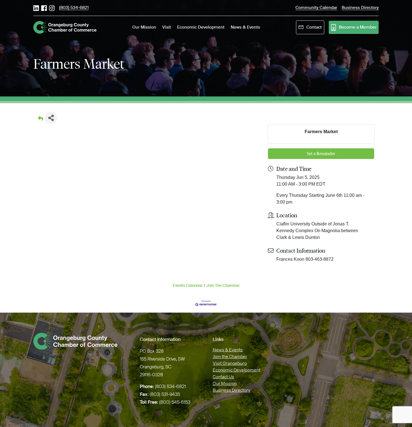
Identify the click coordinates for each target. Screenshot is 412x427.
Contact (314, 27)
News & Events (228, 349)
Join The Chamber (223, 285)
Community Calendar (316, 8)
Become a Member (357, 27)
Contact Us (223, 376)
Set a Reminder (321, 153)
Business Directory (231, 390)
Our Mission (225, 383)
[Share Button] (51, 118)
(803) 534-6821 (74, 8)
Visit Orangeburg (230, 363)
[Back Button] (40, 119)
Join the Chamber (230, 356)
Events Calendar (188, 285)
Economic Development (236, 370)
